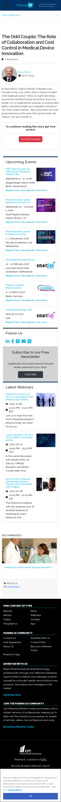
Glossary (35, 619)
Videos (7, 619)
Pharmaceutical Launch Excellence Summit (18, 232)
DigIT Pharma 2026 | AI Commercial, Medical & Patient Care (18, 172)
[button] (31, 15)
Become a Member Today (41, 648)
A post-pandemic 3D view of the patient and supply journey (19, 437)
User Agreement (12, 642)
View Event (41, 190)
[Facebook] (13, 342)
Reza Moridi (24, 72)
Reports (7, 611)
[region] (30, 785)
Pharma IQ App (11, 654)
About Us (8, 646)
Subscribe (30, 374)
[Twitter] (18, 342)
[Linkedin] (8, 342)
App (32, 623)
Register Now (12, 190)
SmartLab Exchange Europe (20, 259)
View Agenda (27, 190)
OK (30, 796)
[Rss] (30, 342)
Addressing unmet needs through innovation (28, 567)
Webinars (35, 615)
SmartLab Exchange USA (19, 309)
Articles (7, 615)
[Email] (24, 342)
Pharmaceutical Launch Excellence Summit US (18, 201)
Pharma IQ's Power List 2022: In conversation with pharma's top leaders (19, 397)
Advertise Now (12, 694)
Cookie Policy (38, 642)
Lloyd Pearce (13, 586)
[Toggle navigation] (6, 5)
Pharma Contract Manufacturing (15, 286)
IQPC (44, 759)
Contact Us (9, 638)
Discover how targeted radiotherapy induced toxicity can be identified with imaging (19, 483)
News (33, 611)
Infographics (10, 623)
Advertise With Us (40, 638)
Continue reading (30, 139)
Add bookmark (11, 59)
